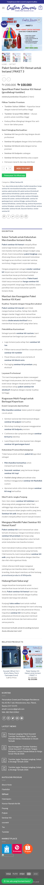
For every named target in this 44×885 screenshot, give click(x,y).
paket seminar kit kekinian (11, 194)
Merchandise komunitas (15, 463)
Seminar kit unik (9, 513)
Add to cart (23, 168)
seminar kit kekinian (9, 204)
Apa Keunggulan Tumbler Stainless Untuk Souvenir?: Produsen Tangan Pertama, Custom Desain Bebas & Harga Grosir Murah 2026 (25, 750)
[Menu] (3, 8)
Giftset (12, 64)
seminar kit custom (8, 199)
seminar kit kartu (31, 201)
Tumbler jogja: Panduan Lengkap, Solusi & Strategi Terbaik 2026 (24, 760)
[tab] (22, 231)
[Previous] (6, 34)
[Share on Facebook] (8, 217)
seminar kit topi (30, 206)
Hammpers (6, 799)
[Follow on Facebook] (4, 718)
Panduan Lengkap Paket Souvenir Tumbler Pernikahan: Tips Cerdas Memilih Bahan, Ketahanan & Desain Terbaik (23, 737)
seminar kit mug (21, 204)
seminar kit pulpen (8, 206)
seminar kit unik (15, 209)
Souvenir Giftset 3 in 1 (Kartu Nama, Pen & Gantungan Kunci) (11, 673)
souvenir (5, 822)
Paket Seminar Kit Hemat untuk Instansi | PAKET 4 (33, 673)
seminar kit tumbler (13, 352)
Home (4, 64)
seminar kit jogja (19, 201)
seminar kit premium (35, 204)
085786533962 (12, 712)
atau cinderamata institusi (14, 186)
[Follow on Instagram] (8, 718)
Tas (3, 827)
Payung (5, 808)
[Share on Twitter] (13, 217)
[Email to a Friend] (17, 217)
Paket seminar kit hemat (13, 244)
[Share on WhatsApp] (4, 217)
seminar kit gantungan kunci (17, 444)
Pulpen (5, 813)
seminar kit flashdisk (22, 199)
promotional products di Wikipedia (16, 575)
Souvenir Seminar (27, 209)
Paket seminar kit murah (13, 308)
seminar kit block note (17, 196)
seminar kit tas (20, 206)
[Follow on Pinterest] (22, 718)
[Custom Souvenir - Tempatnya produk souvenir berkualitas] (22, 8)
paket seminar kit (14, 191)
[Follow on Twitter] (13, 718)
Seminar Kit (19, 182)
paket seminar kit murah (28, 194)
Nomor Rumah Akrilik (11, 803)
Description (7, 231)
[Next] (38, 34)
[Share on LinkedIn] (26, 217)
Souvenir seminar (12, 470)
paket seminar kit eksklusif (29, 191)
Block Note (7, 784)
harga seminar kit (31, 281)
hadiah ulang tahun (30, 186)
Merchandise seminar (11, 410)
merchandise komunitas (18, 189)
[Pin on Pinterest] (22, 217)
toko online (15, 603)
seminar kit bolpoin (31, 196)
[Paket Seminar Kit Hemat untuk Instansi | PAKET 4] (32, 657)
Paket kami (33, 278)
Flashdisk (6, 789)
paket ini (29, 454)
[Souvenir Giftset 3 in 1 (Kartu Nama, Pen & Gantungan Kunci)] (11, 657)
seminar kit (5, 196)
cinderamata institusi (17, 320)
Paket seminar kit (10, 529)
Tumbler (5, 832)
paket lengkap (30, 254)
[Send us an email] (17, 718)
